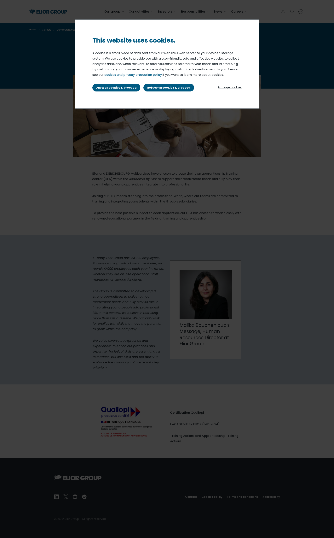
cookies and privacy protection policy (133, 75)
